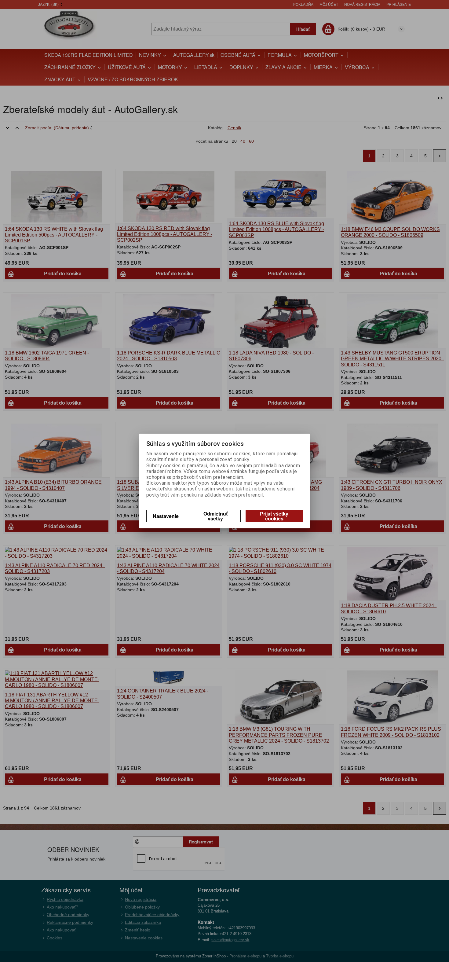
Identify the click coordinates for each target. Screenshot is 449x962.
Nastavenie (166, 516)
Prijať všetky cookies (274, 516)
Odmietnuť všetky (215, 516)
